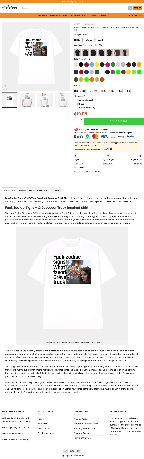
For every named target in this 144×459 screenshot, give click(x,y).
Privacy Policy (80, 418)
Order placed (79, 163)
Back (81, 104)
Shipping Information (84, 428)
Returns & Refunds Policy (86, 423)
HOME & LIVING (78, 15)
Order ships (107, 163)
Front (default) (86, 100)
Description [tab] (9, 190)
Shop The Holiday (58, 15)
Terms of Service (82, 437)
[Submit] (130, 8)
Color (77, 59)
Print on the (79, 96)
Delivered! (138, 163)
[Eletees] (9, 8)
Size (76, 85)
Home (41, 418)
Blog (103, 15)
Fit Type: (78, 34)
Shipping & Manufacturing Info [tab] (33, 190)
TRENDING (42, 15)
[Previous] (6, 56)
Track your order (46, 433)
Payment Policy (81, 433)
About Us (42, 423)
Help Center (135, 15)
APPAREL (93, 15)
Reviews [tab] (55, 190)
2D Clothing (89, 24)
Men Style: (79, 45)
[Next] (66, 56)
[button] (137, 8)
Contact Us (43, 428)
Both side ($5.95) (87, 107)
